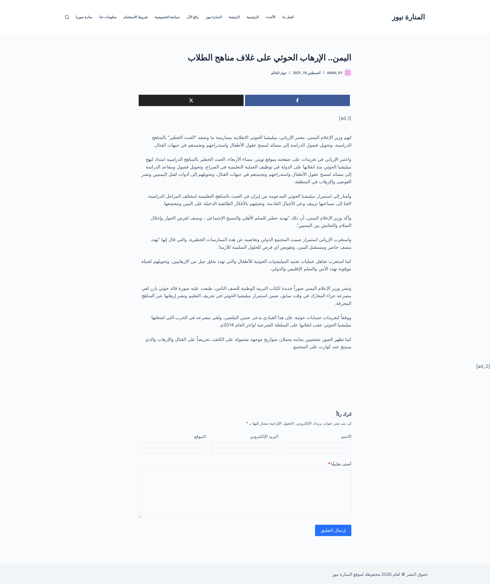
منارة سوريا (84, 17)
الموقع (200, 436)
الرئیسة (234, 17)
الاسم (346, 436)
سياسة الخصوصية (167, 17)
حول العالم (278, 73)
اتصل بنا (287, 17)
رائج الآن (193, 17)
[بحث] (67, 17)
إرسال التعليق (333, 530)
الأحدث (270, 17)
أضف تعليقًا (339, 464)
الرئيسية (253, 17)
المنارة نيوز (408, 16)
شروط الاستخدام (136, 17)
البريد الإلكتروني (264, 436)
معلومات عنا (108, 17)
